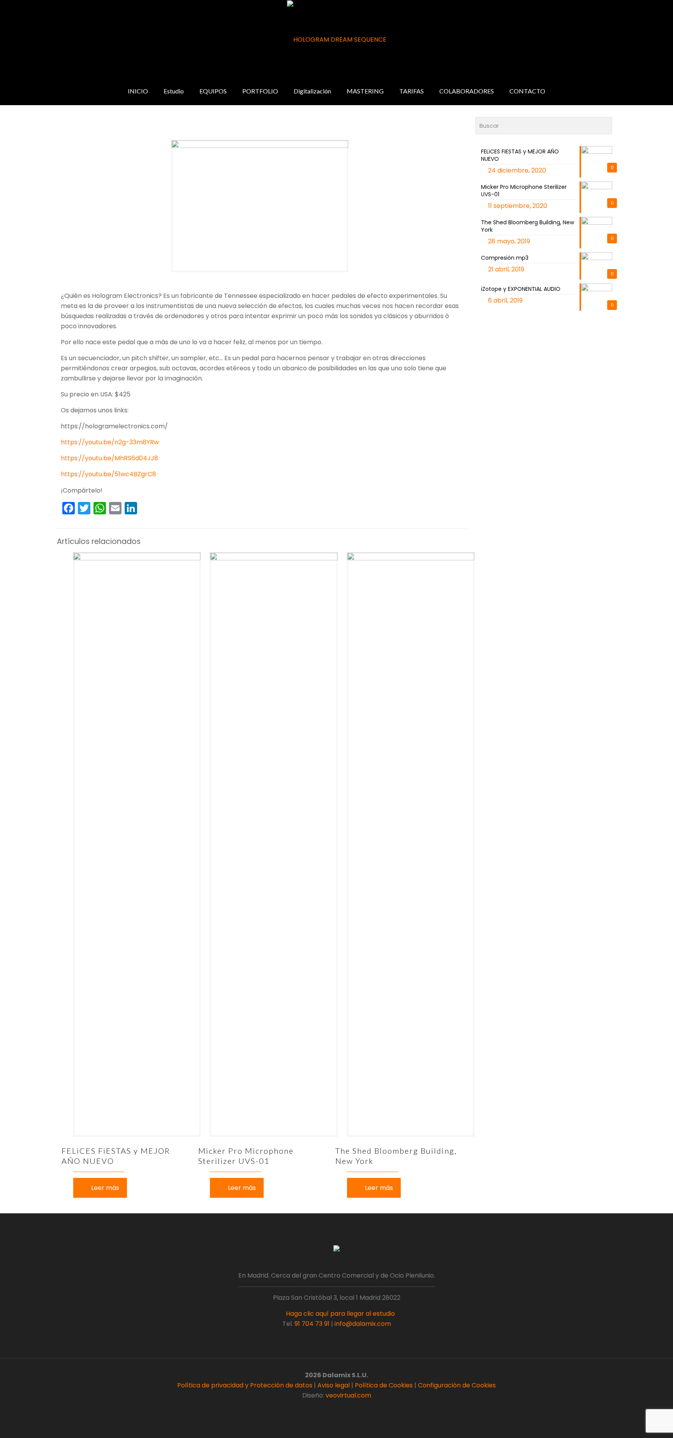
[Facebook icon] (324, 1409)
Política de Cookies (384, 1385)
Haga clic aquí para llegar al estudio (339, 1313)
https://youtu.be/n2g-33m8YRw (110, 442)
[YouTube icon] (341, 1409)
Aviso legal (333, 1385)
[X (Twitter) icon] (332, 1409)
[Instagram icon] (349, 1409)
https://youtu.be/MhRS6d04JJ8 (109, 458)
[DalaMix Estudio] (336, 39)
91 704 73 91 (311, 1323)
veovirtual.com (348, 1395)
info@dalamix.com (363, 1323)
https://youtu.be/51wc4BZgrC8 (108, 474)
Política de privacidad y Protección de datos (244, 1385)
